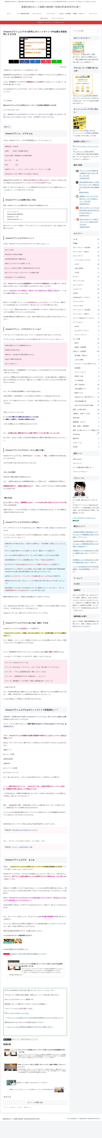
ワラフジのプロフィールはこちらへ (84, 518)
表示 (9, 127)
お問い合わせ (77, 459)
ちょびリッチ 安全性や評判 (83, 151)
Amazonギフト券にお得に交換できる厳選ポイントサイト (28, 954)
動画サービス (8, 1039)
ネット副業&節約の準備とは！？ (83, 467)
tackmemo (81, 546)
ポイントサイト (17, 1039)
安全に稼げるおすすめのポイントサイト (25, 830)
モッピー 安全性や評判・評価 (22, 847)
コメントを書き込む (35, 1102)
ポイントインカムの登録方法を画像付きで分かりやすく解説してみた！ (30, 1027)
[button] (97, 31)
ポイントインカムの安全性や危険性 (85, 95)
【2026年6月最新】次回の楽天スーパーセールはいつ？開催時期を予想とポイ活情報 (85, 534)
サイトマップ (77, 463)
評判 (24, 1039)
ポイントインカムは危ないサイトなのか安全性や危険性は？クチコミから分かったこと (35, 1018)
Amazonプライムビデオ (32, 1039)
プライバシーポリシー (80, 471)
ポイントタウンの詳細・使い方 (84, 130)
